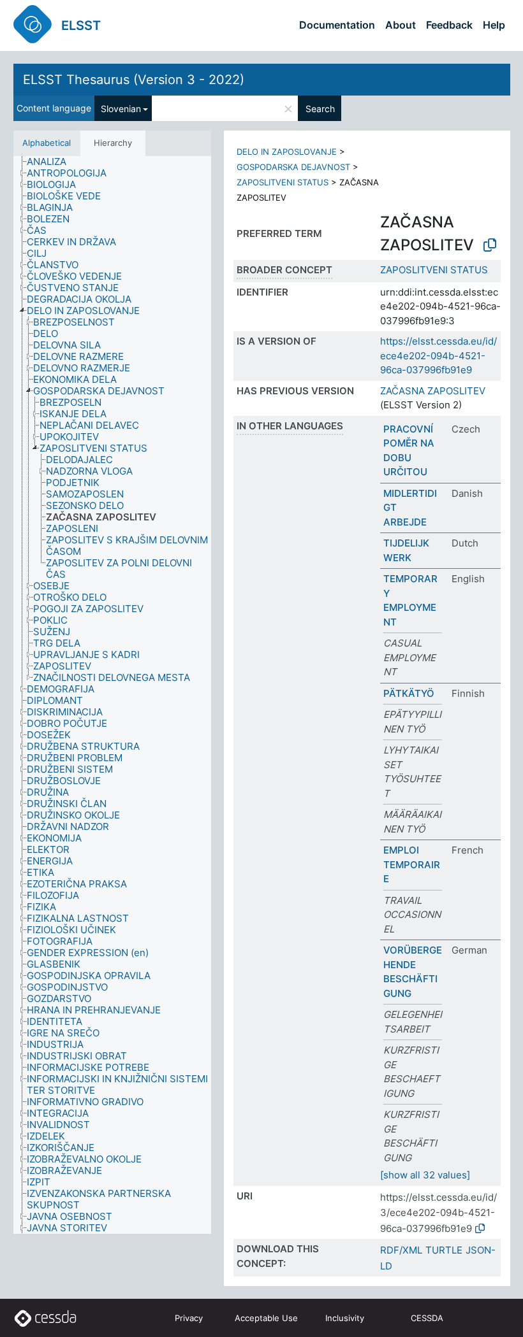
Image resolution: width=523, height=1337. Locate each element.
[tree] (112, 695)
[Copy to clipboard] (489, 245)
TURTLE (443, 1250)
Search (320, 108)
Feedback (449, 24)
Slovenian (121, 108)
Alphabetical (46, 143)
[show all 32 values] (425, 1175)
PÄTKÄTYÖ (408, 693)
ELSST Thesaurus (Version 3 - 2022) (133, 79)
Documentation (337, 24)
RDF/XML (401, 1250)
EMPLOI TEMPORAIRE (411, 864)
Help (494, 24)
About (400, 24)
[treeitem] (52, 162)
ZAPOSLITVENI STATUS (282, 182)
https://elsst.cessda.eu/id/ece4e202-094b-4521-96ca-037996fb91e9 (438, 355)
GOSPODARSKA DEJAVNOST (293, 167)
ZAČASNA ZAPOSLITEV (432, 391)
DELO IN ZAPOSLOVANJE (287, 152)
